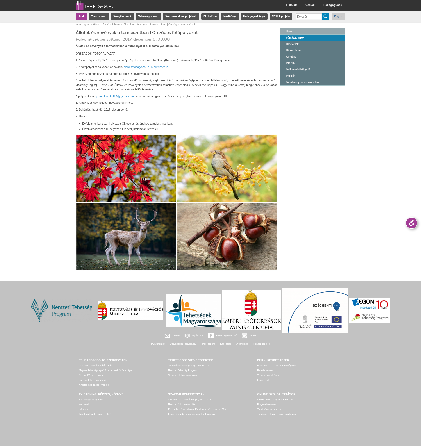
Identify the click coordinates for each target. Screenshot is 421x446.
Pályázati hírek (111, 24)
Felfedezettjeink (265, 370)
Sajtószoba (197, 335)
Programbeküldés (266, 404)
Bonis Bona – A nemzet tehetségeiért (276, 365)
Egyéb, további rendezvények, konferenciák (191, 414)
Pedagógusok (332, 5)
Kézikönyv (230, 16)
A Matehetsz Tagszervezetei (94, 385)
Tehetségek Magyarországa (183, 375)
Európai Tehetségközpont (92, 380)
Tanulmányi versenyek (269, 409)
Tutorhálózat (99, 16)
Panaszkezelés (261, 344)
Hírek (81, 16)
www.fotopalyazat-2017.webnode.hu (146, 67)
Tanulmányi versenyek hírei (303, 82)
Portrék (290, 75)
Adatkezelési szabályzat (183, 344)
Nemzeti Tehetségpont (91, 375)
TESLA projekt (281, 16)
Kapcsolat (225, 344)
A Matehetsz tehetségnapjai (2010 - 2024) (190, 399)
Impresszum (208, 344)
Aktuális (291, 56)
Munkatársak (158, 344)
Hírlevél (176, 335)
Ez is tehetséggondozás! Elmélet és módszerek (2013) (197, 409)
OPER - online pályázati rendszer (275, 399)
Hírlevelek (292, 44)
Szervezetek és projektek (181, 16)
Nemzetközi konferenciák (181, 404)
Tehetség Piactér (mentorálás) (95, 414)
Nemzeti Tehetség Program (182, 370)
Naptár (252, 335)
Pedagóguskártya (254, 16)
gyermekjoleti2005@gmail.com (114, 96)
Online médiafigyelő (298, 69)
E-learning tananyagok (91, 399)
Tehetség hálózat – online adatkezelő (276, 414)
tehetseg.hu (83, 24)
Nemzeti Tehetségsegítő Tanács (96, 365)
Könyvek (83, 409)
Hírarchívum (293, 50)
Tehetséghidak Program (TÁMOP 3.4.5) (189, 365)
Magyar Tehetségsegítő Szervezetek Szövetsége (105, 370)
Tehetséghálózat (148, 16)
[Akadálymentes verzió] (411, 223)
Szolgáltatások (122, 16)
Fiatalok (291, 5)
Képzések (84, 404)
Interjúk (290, 63)
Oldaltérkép (242, 344)
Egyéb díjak (263, 380)
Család (310, 5)
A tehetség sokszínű (226, 335)
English (338, 16)
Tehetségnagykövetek (269, 375)
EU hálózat (210, 16)
